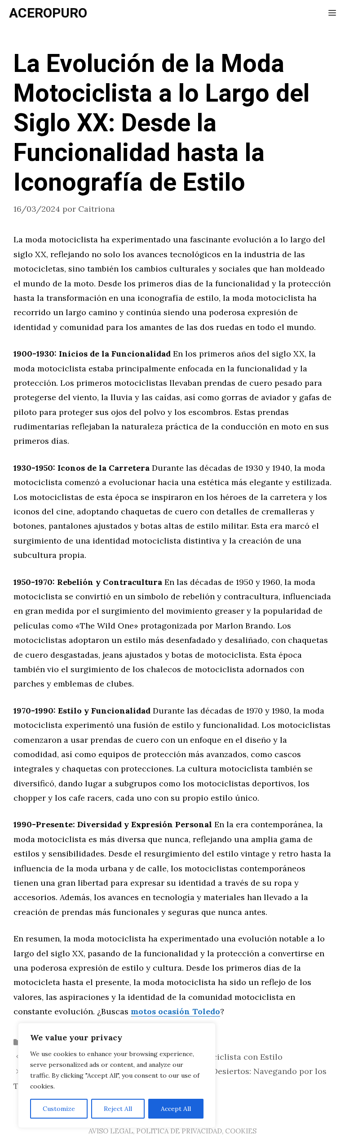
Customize (59, 1109)
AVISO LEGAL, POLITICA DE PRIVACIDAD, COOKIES (172, 1131)
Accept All (176, 1109)
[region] (117, 1075)
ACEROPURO (48, 13)
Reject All (118, 1109)
